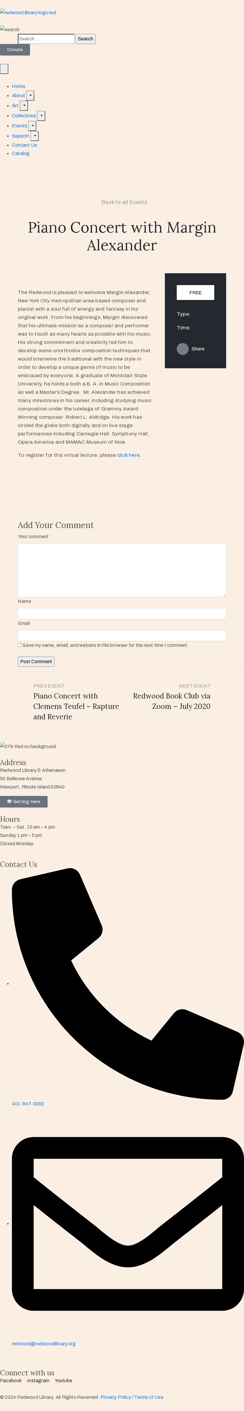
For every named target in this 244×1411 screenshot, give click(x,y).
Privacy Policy (116, 1397)
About (19, 95)
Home (18, 86)
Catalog (20, 153)
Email (24, 623)
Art (16, 105)
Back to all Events (124, 202)
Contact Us (24, 145)
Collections (24, 115)
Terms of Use (148, 1397)
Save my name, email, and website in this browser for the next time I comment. (106, 645)
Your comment (33, 536)
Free (196, 292)
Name (24, 601)
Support (21, 135)
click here (128, 455)
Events (20, 125)
